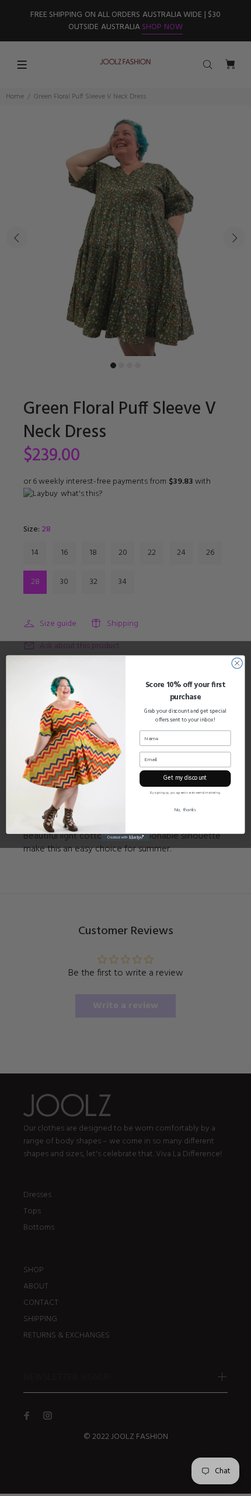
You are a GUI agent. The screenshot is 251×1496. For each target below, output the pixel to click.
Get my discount (185, 778)
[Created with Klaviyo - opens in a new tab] (125, 837)
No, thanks (185, 810)
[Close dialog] (237, 662)
